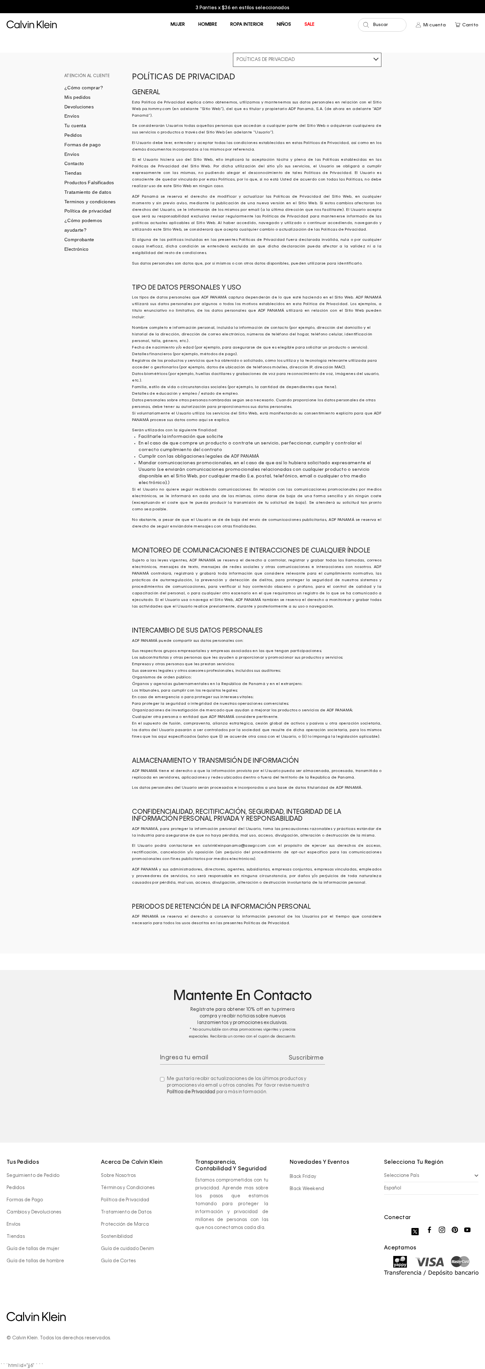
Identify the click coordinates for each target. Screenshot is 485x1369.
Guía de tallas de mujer (33, 1248)
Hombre (207, 24)
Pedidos (73, 135)
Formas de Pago (25, 1200)
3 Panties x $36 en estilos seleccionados (242, 8)
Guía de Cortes (118, 1261)
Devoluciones (79, 106)
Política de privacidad (88, 211)
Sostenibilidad (117, 1236)
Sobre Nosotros (118, 1175)
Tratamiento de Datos (126, 1212)
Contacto (74, 163)
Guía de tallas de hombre (35, 1261)
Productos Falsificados (89, 182)
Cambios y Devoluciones (34, 1212)
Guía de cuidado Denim (127, 1248)
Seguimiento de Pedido (33, 1175)
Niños (284, 24)
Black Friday (303, 1176)
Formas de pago (82, 144)
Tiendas (72, 173)
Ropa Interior (247, 24)
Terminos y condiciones (90, 201)
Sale (310, 24)
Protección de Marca (125, 1224)
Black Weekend (307, 1188)
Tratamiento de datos (87, 192)
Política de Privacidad (191, 1092)
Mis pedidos (77, 97)
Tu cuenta (75, 125)
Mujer (178, 24)
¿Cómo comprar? (83, 87)
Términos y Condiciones (128, 1187)
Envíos (71, 116)
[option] (242, 8)
